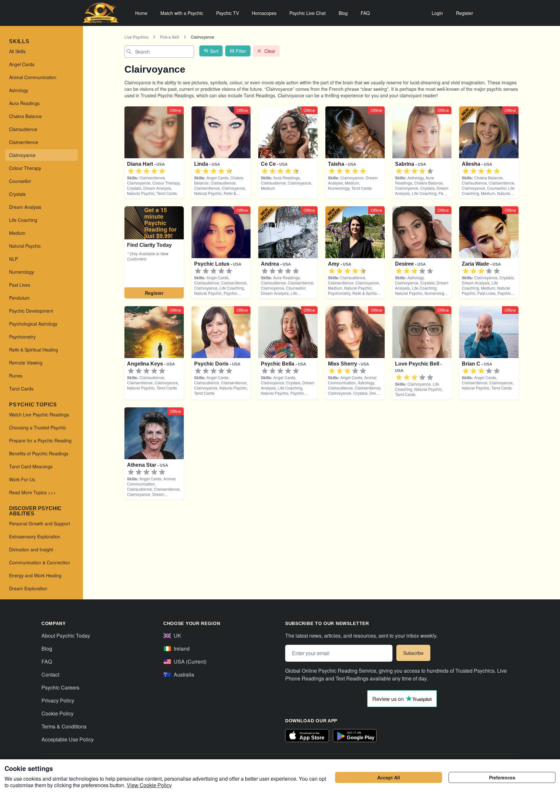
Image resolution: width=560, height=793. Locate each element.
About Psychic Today (65, 635)
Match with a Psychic (181, 13)
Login (437, 13)
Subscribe (413, 653)
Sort (214, 51)
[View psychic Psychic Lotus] (154, 252)
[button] (131, 171)
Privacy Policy (57, 700)
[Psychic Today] (100, 13)
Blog (343, 13)
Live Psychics (136, 37)
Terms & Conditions (64, 726)
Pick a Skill (169, 37)
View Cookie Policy (149, 785)
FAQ (365, 13)
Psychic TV (227, 13)
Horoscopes (264, 13)
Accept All (388, 777)
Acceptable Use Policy (67, 739)
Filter (241, 51)
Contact (50, 674)
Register (464, 13)
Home (141, 13)
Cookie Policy (57, 713)
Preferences (502, 777)
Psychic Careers (60, 687)
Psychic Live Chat (307, 13)
